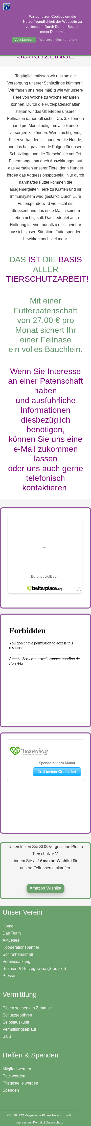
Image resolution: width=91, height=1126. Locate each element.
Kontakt (38, 1122)
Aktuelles (11, 940)
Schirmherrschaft (18, 954)
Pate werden (14, 1076)
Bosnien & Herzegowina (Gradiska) (34, 968)
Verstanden (23, 39)
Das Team (12, 933)
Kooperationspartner (21, 947)
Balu (7, 1036)
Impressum (23, 1122)
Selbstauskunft (16, 1022)
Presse (9, 975)
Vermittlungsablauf (19, 1029)
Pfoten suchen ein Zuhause (27, 1008)
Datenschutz (54, 1122)
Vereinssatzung (16, 961)
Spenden (11, 1090)
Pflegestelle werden (20, 1083)
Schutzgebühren (17, 1015)
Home (8, 926)
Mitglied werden (17, 1069)
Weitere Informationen (58, 39)
